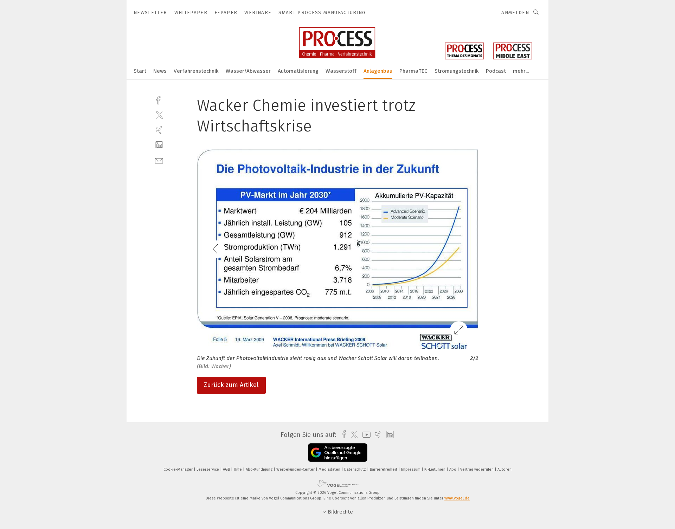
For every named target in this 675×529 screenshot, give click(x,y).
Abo (453, 469)
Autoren (504, 469)
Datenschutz (355, 469)
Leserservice (208, 469)
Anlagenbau (378, 71)
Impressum (411, 469)
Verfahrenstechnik (196, 71)
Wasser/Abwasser (248, 71)
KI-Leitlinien (435, 469)
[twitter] (159, 114)
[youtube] (365, 434)
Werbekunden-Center (296, 469)
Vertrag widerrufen (477, 469)
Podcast (496, 71)
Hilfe (238, 469)
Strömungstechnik (457, 71)
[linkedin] (159, 145)
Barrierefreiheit (384, 469)
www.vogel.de (457, 498)
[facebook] (159, 99)
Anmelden (515, 12)
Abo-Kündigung (260, 469)
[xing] (159, 129)
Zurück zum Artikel (231, 385)
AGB (227, 469)
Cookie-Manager (178, 469)
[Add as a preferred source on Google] (337, 452)
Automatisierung (298, 71)
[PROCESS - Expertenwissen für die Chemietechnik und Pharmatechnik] (140, 70)
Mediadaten (330, 469)
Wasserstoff (341, 71)
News (160, 71)
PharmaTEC (413, 71)
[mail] (159, 160)
